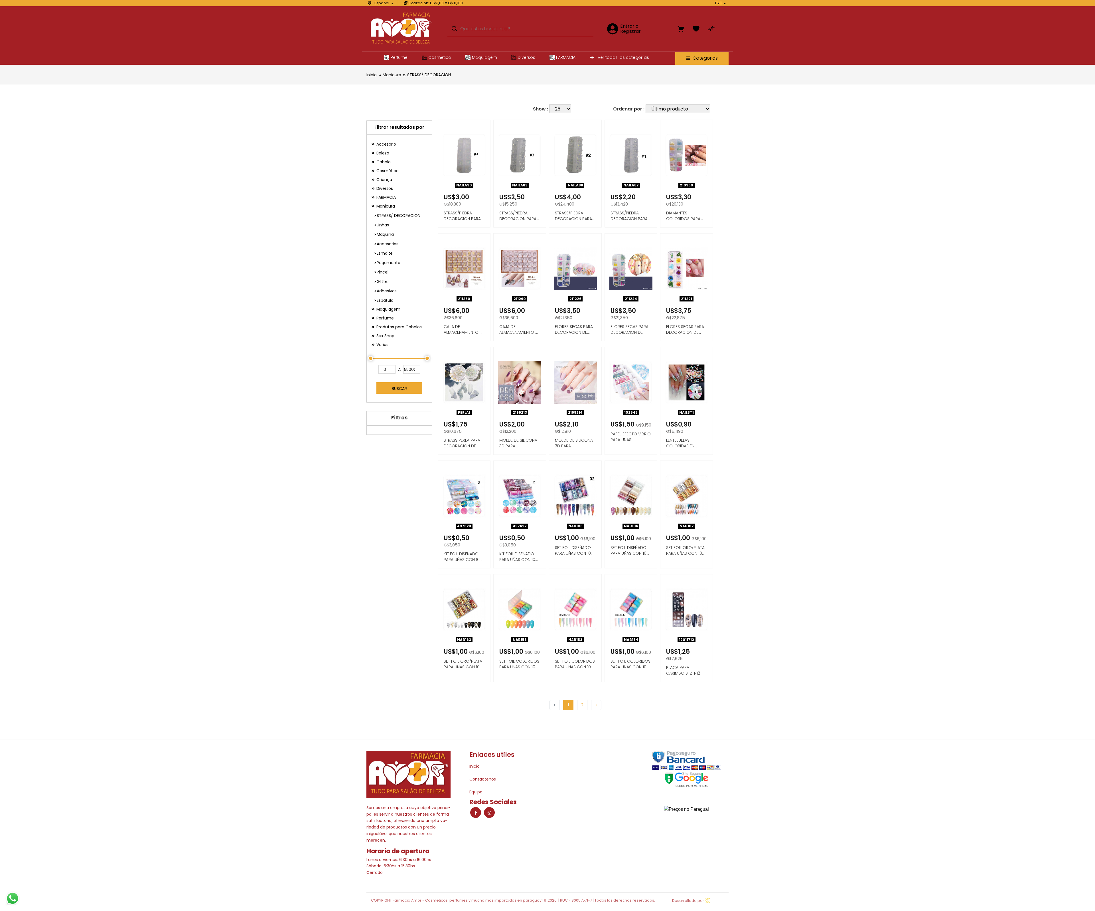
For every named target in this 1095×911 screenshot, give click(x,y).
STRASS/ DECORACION (429, 75)
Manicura (392, 75)
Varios (381, 344)
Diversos (526, 57)
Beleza (382, 153)
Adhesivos (387, 291)
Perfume (399, 57)
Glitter (383, 281)
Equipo (475, 792)
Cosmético (439, 57)
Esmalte (385, 253)
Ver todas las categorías (623, 57)
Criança (383, 179)
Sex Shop (384, 336)
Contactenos (482, 779)
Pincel (382, 272)
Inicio (371, 75)
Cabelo (383, 162)
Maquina (385, 234)
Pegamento (388, 263)
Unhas (383, 225)
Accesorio (385, 144)
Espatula (385, 300)
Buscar (399, 388)
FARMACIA (565, 57)
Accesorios (387, 244)
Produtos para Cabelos (398, 327)
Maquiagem (484, 57)
